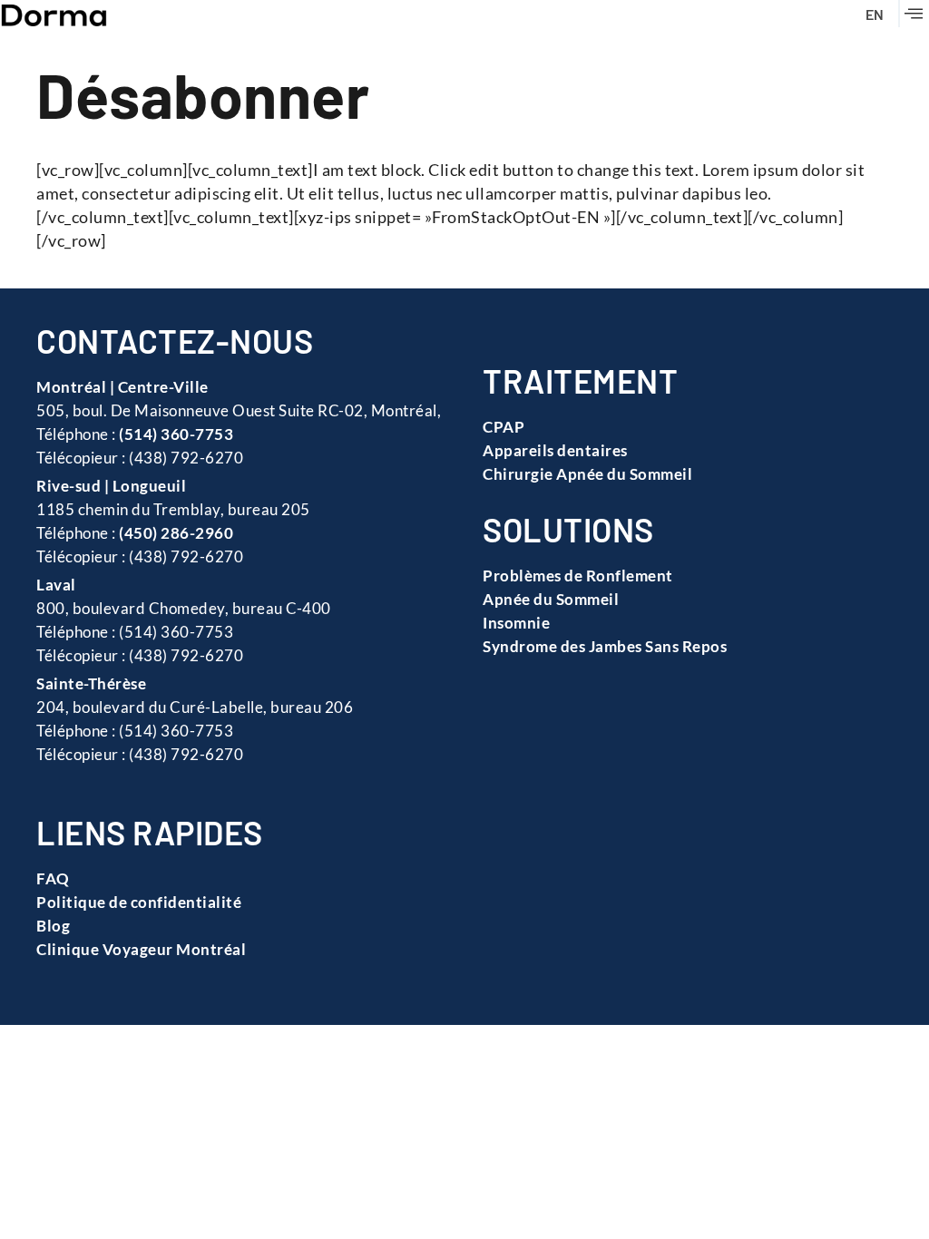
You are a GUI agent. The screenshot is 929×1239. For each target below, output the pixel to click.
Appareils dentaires (555, 450)
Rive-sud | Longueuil (111, 485)
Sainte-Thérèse (91, 683)
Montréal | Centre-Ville (122, 386)
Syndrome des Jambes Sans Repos (605, 646)
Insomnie (516, 622)
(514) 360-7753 (176, 434)
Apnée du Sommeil (551, 599)
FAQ (53, 878)
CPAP (503, 426)
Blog (53, 925)
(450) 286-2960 (176, 532)
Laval (56, 584)
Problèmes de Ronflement (578, 575)
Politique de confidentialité (138, 902)
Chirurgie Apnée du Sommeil (587, 473)
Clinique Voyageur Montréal (141, 949)
